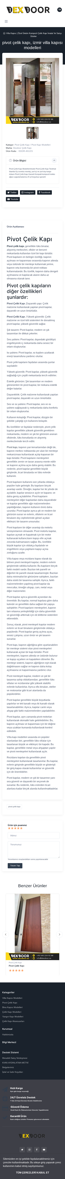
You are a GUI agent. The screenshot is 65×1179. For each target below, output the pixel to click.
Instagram (29, 192)
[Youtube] (44, 1149)
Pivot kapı (12, 447)
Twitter (13, 192)
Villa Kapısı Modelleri (12, 998)
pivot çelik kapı (14, 807)
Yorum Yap (15, 865)
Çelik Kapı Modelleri (11, 1012)
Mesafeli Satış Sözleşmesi (14, 1058)
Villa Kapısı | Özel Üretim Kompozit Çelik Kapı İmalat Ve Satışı (34, 33)
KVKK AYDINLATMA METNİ (15, 1062)
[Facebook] (36, 1149)
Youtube (14, 199)
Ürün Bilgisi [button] (19, 160)
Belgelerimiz (8, 1067)
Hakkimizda (7, 1034)
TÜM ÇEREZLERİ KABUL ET (32, 1172)
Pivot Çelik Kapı (15, 963)
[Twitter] (22, 1149)
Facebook (45, 192)
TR (59, 10)
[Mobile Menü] (6, 21)
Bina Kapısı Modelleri (12, 1007)
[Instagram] (29, 1149)
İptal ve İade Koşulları (12, 1072)
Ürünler (33, 36)
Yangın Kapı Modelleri (12, 1016)
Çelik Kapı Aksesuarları (13, 1021)
